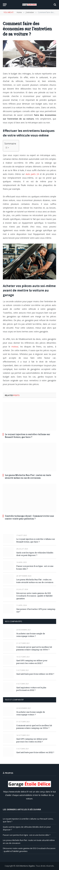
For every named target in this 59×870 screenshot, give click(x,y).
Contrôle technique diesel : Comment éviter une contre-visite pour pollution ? (29, 517)
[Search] (54, 4)
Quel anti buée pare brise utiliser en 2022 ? (35, 674)
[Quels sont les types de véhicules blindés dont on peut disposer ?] (8, 552)
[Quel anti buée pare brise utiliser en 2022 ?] (8, 673)
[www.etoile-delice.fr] (29, 4)
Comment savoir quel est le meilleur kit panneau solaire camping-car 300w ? (34, 648)
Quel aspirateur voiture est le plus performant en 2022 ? (31, 689)
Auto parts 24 (32, 174)
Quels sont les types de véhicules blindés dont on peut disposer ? (34, 554)
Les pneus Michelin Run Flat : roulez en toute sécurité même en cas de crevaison (28, 476)
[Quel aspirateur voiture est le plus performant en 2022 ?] (8, 687)
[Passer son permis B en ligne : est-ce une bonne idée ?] (8, 565)
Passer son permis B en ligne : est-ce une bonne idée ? (26, 835)
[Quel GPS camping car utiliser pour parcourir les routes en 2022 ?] (8, 660)
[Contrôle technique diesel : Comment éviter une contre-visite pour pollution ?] (29, 498)
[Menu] (5, 4)
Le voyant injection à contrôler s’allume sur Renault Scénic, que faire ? (27, 435)
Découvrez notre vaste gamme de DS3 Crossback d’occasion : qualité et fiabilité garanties (34, 596)
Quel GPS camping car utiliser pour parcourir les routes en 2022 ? (31, 661)
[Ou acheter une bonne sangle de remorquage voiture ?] (8, 633)
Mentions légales (27, 866)
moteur (14, 346)
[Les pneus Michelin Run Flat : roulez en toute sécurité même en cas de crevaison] (29, 457)
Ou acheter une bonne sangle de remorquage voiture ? (30, 635)
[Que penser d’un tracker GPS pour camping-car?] (8, 608)
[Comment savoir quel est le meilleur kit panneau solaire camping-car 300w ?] (8, 646)
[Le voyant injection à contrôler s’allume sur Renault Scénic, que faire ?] (29, 416)
